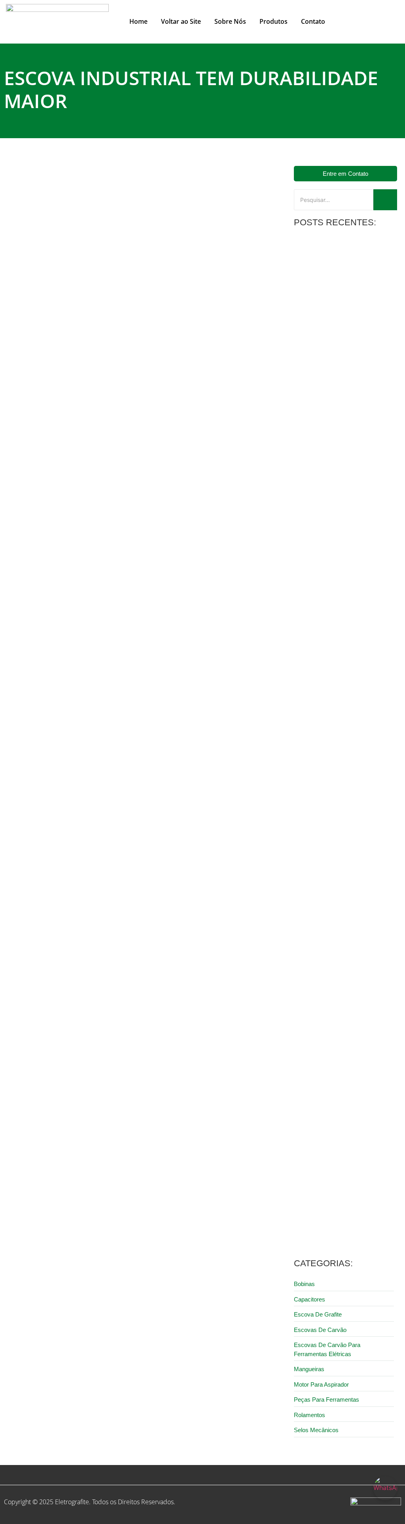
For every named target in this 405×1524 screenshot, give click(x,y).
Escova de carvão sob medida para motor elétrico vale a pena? (345, 657)
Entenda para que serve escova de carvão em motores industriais (345, 992)
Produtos (273, 21)
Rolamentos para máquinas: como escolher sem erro (336, 1215)
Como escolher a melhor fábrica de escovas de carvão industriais (107, 381)
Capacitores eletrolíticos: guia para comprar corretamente (336, 546)
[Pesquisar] (385, 199)
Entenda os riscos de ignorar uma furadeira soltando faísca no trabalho (340, 768)
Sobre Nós (230, 21)
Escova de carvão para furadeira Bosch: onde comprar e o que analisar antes (342, 1103)
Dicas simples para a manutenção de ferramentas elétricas (339, 434)
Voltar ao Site (181, 21)
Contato (313, 21)
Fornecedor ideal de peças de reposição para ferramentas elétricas (343, 880)
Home (138, 21)
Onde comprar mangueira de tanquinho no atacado (342, 322)
